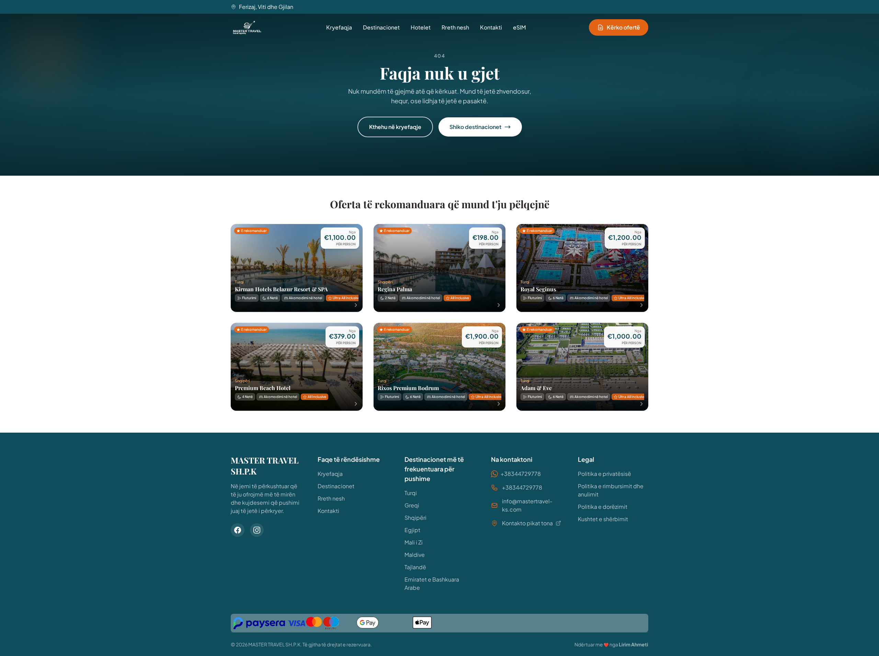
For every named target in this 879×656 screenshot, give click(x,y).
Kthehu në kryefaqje (395, 126)
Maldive (414, 554)
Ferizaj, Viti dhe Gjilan (266, 6)
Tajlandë (415, 567)
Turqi (410, 492)
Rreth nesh (455, 27)
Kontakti (491, 27)
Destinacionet (381, 27)
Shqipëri (415, 517)
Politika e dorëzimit (602, 506)
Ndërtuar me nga (611, 644)
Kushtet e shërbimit (603, 519)
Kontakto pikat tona (527, 523)
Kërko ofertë (623, 27)
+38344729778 (521, 473)
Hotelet (421, 27)
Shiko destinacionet (475, 126)
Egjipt (412, 530)
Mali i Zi (413, 542)
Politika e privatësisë (604, 473)
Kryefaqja (339, 27)
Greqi (411, 505)
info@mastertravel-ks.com (527, 505)
